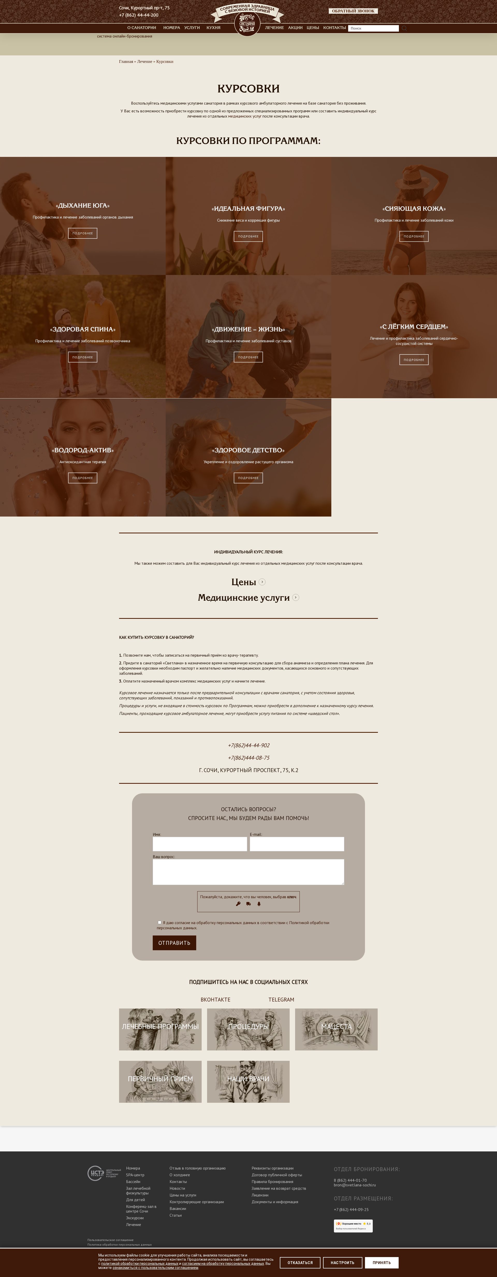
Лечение (274, 27)
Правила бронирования (272, 1181)
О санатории (141, 27)
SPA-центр (135, 1174)
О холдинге (180, 1174)
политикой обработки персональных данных (139, 1263)
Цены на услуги (183, 1195)
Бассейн (133, 1181)
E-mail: (256, 834)
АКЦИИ (295, 27)
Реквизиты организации (273, 1168)
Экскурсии (135, 1217)
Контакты (334, 27)
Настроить (343, 1263)
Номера (171, 27)
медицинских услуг (244, 116)
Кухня (214, 27)
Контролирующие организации (197, 1201)
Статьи (176, 1215)
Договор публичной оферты (277, 1174)
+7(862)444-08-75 (248, 757)
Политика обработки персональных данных (119, 1244)
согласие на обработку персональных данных (215, 922)
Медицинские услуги (244, 597)
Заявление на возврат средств (279, 1188)
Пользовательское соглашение (110, 1240)
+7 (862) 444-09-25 (351, 1209)
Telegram (281, 999)
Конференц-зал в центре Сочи (141, 1208)
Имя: (157, 834)
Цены (313, 27)
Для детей (135, 1199)
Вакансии (178, 1208)
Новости (177, 1188)
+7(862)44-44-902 (248, 745)
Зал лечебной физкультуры (138, 1190)
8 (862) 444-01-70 (350, 1180)
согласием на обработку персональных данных (223, 1263)
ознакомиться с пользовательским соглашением (155, 1268)
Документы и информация (275, 1201)
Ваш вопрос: (164, 856)
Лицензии (260, 1195)
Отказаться (300, 1263)
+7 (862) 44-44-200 (138, 15)
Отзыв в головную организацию (198, 1168)
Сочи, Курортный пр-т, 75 (144, 7)
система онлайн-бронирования (124, 36)
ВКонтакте (215, 999)
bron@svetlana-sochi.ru (355, 1184)
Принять (382, 1263)
